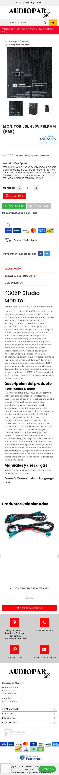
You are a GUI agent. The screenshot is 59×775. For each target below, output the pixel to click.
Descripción (13, 268)
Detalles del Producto (20, 275)
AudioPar (28, 766)
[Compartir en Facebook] (40, 253)
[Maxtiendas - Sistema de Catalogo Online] (13, 731)
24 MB (7, 482)
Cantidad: (9, 187)
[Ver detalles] (30, 532)
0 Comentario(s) (23, 155)
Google (28, 772)
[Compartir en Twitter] (47, 253)
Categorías (7, 29)
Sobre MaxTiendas (15, 772)
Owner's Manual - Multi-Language (29, 478)
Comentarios (14, 282)
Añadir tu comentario (40, 155)
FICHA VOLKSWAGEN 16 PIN (30, 588)
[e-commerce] (29, 12)
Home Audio (21, 29)
